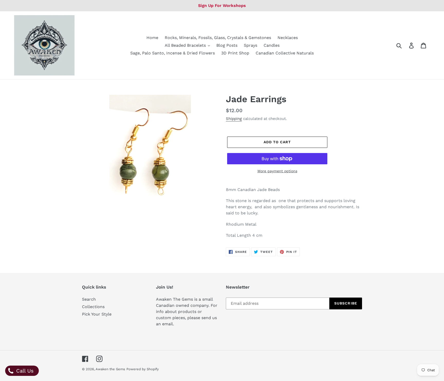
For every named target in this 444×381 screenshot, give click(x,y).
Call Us (24, 371)
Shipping (234, 118)
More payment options (277, 171)
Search (89, 299)
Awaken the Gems (110, 369)
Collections (93, 306)
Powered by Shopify (142, 369)
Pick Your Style (97, 314)
